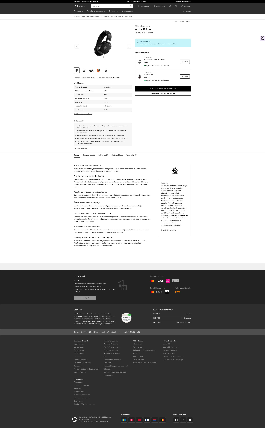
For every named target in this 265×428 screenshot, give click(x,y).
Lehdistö (166, 344)
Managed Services (111, 344)
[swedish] (124, 420)
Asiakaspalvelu (127, 11)
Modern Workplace (111, 350)
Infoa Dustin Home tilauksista (144, 363)
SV (187, 11)
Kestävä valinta (169, 353)
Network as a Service (112, 353)
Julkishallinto (79, 392)
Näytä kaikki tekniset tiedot (83, 114)
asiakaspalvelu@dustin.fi (106, 332)
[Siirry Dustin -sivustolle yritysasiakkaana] (80, 6)
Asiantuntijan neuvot (82, 395)
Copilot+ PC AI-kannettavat (84, 404)
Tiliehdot (77, 356)
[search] (130, 6)
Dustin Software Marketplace (115, 372)
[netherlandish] (154, 420)
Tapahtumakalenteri (81, 385)
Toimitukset (137, 347)
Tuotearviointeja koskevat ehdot (86, 369)
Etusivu (76, 17)
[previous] (77, 46)
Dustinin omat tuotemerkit (173, 356)
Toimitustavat (79, 350)
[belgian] (162, 420)
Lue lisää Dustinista (170, 347)
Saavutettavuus (80, 372)
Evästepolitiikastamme (83, 363)
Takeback (107, 369)
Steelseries (142, 26)
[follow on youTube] (190, 420)
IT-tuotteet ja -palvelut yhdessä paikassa (86, 1)
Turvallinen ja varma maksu (183, 1)
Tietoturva (108, 363)
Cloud (106, 356)
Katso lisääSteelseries (168, 230)
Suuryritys (78, 388)
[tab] (77, 155)
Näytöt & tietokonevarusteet (90, 17)
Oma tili (136, 353)
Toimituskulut (79, 353)
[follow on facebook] (176, 420)
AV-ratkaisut (108, 375)
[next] (129, 46)
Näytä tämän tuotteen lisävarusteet (163, 93)
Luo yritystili (85, 298)
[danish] (139, 420)
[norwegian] (131, 420)
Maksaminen (138, 356)
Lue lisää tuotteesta (80, 148)
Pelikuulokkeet (116, 17)
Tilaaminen (137, 344)
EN (190, 11)
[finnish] (147, 420)
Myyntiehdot (78, 344)
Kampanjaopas (79, 366)
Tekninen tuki (138, 360)
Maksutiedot (79, 347)
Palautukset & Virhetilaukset (144, 350)
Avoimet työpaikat (170, 350)
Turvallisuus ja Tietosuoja (173, 360)
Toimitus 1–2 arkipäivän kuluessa (136, 1)
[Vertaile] (170, 6)
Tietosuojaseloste (80, 360)
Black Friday (78, 401)
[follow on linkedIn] (183, 420)
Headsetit (105, 17)
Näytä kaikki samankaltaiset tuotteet (163, 88)
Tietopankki (113, 11)
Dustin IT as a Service (112, 347)
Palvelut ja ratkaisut (95, 11)
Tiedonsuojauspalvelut (112, 360)
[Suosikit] (176, 6)
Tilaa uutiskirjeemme (82, 398)
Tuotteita (77, 11)
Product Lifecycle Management (116, 366)
